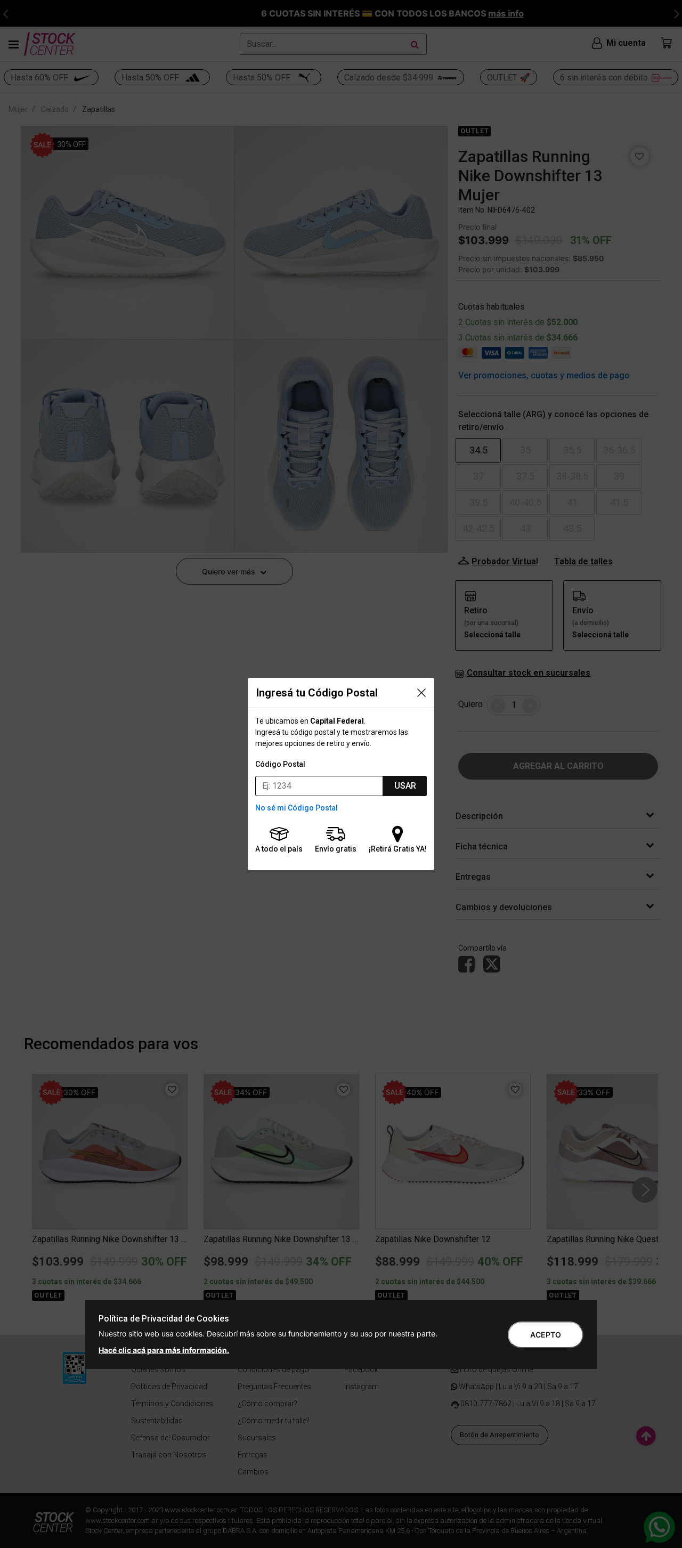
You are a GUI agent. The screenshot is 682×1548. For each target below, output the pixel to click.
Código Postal (280, 764)
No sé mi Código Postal (296, 808)
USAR (405, 786)
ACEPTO (545, 1334)
